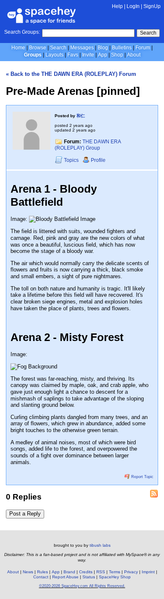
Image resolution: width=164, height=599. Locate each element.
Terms (114, 571)
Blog (103, 48)
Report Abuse (65, 577)
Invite (88, 55)
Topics (72, 160)
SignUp (152, 6)
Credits (86, 571)
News (28, 571)
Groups (33, 55)
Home (18, 48)
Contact (40, 577)
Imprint (148, 571)
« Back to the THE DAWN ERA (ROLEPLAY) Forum (71, 74)
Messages (82, 48)
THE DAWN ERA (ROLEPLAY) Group (88, 145)
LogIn (133, 6)
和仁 (81, 115)
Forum (142, 48)
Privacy (131, 571)
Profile (98, 160)
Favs (72, 55)
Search (148, 33)
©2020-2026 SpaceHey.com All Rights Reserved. (82, 586)
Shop (117, 55)
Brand (69, 571)
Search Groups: (22, 32)
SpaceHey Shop (115, 577)
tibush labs (100, 545)
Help (117, 6)
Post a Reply (25, 513)
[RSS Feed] (154, 493)
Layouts (54, 55)
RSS (100, 571)
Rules (42, 571)
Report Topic (141, 477)
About (133, 55)
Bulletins (122, 48)
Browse (37, 48)
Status (88, 577)
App (102, 55)
